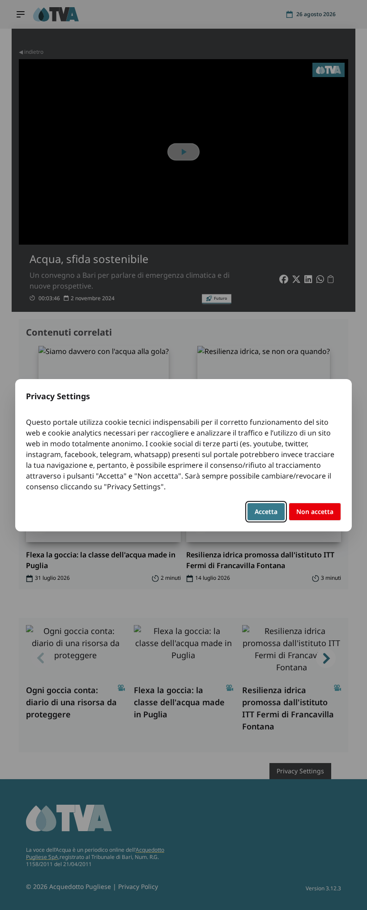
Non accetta (314, 511)
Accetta (266, 511)
